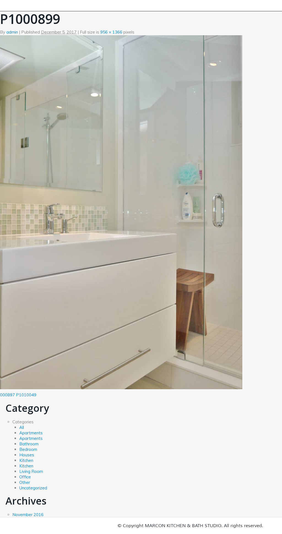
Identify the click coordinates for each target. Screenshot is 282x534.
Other (24, 482)
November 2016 (28, 514)
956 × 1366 (111, 32)
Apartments (31, 432)
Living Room (31, 471)
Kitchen (26, 460)
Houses (26, 454)
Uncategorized (33, 488)
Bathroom (29, 443)
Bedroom (28, 449)
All (21, 427)
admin (12, 32)
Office (25, 476)
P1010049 (26, 394)
